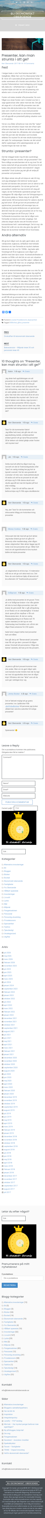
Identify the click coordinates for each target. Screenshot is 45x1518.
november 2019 (10, 1100)
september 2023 (11, 989)
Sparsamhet (32, 320)
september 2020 (11, 1067)
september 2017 (11, 1186)
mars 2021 (8, 1048)
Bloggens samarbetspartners (16, 1408)
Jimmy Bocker (14, 694)
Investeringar (9, 894)
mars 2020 (8, 1087)
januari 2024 (9, 985)
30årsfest (13, 322)
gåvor (20, 322)
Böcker (7, 874)
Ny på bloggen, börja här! (14, 1430)
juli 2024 (7, 982)
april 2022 (8, 1005)
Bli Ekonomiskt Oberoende (23, 15)
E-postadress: (7, 1274)
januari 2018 (9, 1173)
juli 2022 (7, 1002)
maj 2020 (7, 1081)
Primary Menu (24, 25)
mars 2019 (8, 1127)
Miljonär (7, 907)
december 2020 (10, 1058)
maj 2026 (7, 956)
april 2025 (8, 976)
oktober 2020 (9, 1064)
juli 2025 (7, 969)
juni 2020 (7, 1077)
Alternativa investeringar (14, 865)
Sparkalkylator (9, 1443)
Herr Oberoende (7, 63)
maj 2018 (7, 1159)
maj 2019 (7, 1120)
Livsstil (13, 320)
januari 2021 (9, 1054)
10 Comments (29, 63)
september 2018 (11, 1146)
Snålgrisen (12, 593)
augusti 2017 (9, 1189)
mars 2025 (8, 979)
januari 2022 (9, 1015)
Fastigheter (8, 884)
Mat (5, 904)
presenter (25, 322)
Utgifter (7, 937)
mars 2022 (8, 1008)
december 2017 (10, 1176)
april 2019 (8, 1123)
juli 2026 (7, 953)
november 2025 (10, 966)
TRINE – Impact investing (14, 1450)
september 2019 (11, 1107)
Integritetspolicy (10, 1418)
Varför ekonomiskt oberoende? (16, 1453)
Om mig (7, 1433)
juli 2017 (7, 1192)
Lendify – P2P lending (13, 1421)
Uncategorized (10, 933)
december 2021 (10, 1018)
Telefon (7, 927)
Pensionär (8, 914)
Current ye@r (7, 808)
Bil (5, 868)
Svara (27, 371)
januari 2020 (9, 1094)
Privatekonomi (21, 320)
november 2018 (10, 1140)
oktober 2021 (9, 1025)
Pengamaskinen (10, 910)
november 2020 (10, 1061)
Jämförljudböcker (12, 706)
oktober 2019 (9, 1104)
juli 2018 (7, 1153)
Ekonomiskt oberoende (13, 881)
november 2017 (10, 1179)
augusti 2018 (9, 1150)
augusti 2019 (9, 1110)
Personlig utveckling (12, 917)
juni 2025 (7, 972)
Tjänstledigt (9, 930)
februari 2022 (9, 1012)
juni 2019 (7, 1117)
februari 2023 (9, 992)
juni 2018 (7, 1156)
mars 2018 (8, 1166)
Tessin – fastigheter (12, 1447)
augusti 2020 (9, 1071)
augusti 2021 (9, 1031)
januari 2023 (9, 995)
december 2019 (10, 1097)
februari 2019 (9, 1130)
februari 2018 (9, 1169)
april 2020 (8, 1084)
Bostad (7, 878)
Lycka (6, 901)
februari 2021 (9, 1051)
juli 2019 (7, 1113)
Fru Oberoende (10, 888)
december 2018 (10, 1136)
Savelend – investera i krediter (16, 1440)
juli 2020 (7, 1074)
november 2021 (10, 1022)
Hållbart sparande (11, 891)
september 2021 (11, 1028)
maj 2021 (7, 1041)
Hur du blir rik (9, 1411)
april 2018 (8, 1163)
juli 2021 (7, 1035)
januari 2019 (9, 1133)
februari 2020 (9, 1090)
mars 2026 (8, 959)
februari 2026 (9, 962)
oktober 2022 (9, 999)
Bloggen (7, 871)
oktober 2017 (9, 1182)
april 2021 (8, 1045)
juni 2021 (7, 1038)
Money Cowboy (14, 529)
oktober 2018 (9, 1143)
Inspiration (8, 1414)
